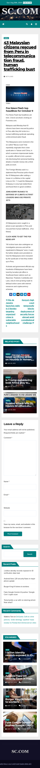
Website (7, 508)
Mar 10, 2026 (12, 682)
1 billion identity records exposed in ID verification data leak (19, 655)
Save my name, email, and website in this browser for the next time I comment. (19, 525)
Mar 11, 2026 (12, 659)
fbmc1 (6, 764)
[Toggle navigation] (36, 24)
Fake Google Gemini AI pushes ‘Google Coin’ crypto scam (19, 725)
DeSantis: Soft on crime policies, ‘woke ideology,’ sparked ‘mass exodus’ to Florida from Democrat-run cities (20, 620)
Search (6, 547)
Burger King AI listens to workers (16, 586)
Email (6, 495)
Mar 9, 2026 (11, 729)
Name (6, 481)
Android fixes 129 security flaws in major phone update (19, 678)
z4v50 (14, 764)
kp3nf (18, 764)
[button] (27, 24)
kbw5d (22, 764)
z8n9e (26, 764)
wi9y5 (2, 764)
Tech (7, 649)
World (6, 38)
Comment (8, 438)
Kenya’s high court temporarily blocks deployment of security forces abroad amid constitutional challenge (27, 311)
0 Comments (26, 659)
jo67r (29, 764)
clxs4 (10, 764)
